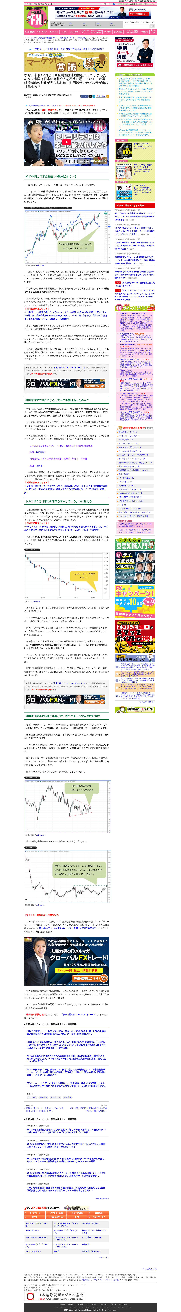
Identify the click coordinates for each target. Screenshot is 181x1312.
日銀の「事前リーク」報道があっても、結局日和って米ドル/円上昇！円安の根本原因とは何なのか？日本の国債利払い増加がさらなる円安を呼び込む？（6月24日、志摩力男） (65, 489)
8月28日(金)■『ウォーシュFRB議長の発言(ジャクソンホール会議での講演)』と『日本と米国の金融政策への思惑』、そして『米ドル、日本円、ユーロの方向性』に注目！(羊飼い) (138, 666)
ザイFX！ (129, 1307)
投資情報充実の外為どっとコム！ (62, 105)
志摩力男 (67, 1097)
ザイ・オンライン (105, 1307)
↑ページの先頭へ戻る (149, 1269)
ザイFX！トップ (30, 38)
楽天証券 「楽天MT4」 (91, 1251)
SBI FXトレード (32, 1230)
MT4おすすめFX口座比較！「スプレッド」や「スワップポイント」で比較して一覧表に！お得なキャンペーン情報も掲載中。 (135, 132)
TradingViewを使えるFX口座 (130, 493)
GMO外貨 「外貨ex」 (91, 1223)
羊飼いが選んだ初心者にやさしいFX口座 (135, 463)
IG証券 (56, 1251)
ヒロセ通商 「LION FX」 (92, 1237)
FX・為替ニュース (126, 478)
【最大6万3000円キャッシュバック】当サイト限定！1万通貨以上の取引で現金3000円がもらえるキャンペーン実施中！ (136, 373)
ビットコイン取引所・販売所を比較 (133, 516)
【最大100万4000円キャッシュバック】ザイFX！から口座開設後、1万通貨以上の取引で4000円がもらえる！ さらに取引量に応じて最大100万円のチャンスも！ (136, 337)
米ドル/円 (32, 1097)
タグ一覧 (113, 1304)
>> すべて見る (104, 1257)
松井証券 (85, 1244)
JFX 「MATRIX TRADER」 (37, 1237)
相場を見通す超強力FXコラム (48, 38)
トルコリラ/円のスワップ (128, 443)
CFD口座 (122, 505)
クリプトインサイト (118, 1307)
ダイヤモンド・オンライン (78, 1307)
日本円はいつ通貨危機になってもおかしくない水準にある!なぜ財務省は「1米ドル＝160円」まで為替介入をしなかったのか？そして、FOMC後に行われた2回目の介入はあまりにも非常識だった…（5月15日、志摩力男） (65, 315)
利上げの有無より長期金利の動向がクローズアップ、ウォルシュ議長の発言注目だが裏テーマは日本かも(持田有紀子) (137, 674)
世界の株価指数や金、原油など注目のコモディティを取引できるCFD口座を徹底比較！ (135, 99)
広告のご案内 (123, 1304)
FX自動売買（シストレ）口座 (130, 501)
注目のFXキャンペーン (128, 432)
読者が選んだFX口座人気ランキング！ (134, 512)
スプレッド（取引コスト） (129, 436)
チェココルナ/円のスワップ (129, 451)
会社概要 (70, 1304)
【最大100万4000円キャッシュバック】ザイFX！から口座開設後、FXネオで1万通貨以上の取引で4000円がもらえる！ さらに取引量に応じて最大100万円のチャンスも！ (136, 363)
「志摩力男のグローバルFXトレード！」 (69, 367)
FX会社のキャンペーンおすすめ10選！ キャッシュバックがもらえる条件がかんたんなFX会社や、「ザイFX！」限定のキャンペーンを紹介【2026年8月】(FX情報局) (137, 695)
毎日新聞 (40, 452)
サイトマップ (103, 1304)
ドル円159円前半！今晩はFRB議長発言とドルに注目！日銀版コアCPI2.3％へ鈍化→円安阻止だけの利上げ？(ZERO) (137, 680)
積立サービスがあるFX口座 (129, 489)
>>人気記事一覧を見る (147, 702)
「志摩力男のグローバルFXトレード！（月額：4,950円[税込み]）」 (67, 928)
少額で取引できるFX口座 (128, 466)
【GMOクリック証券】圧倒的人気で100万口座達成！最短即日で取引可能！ (68, 49)
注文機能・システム (126, 486)
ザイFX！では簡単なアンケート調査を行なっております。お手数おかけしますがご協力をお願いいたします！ (135, 108)
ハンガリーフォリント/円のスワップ (133, 455)
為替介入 (43, 1097)
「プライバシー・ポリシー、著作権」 (106, 1280)
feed (107, 96)
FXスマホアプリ (125, 482)
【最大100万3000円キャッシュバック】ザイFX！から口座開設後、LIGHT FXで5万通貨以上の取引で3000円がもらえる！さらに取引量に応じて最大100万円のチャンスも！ (136, 416)
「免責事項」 (86, 1280)
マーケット (55, 1097)
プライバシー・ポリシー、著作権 (86, 1304)
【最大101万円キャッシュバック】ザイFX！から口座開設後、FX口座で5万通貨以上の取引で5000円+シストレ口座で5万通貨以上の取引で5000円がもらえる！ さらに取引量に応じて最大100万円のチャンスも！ (136, 384)
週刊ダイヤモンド (93, 1307)
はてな (93, 96)
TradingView (40, 265)
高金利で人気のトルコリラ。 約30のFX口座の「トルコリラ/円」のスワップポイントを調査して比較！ (136, 91)
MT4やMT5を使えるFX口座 (130, 497)
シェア (85, 96)
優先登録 (102, 96)
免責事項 (62, 1304)
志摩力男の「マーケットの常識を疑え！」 (75, 38)
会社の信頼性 (124, 474)
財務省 (39, 466)
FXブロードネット (33, 1251)
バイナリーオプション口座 (129, 508)
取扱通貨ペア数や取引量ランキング (133, 470)
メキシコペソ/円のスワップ (129, 447)
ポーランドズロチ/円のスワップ (131, 459)
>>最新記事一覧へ (102, 1198)
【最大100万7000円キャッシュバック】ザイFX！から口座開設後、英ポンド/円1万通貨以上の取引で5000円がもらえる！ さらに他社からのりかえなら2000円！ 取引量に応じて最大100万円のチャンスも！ (136, 350)
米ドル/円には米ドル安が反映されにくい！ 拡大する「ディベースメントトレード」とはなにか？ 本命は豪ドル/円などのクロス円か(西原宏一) (137, 687)
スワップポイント (125, 440)
